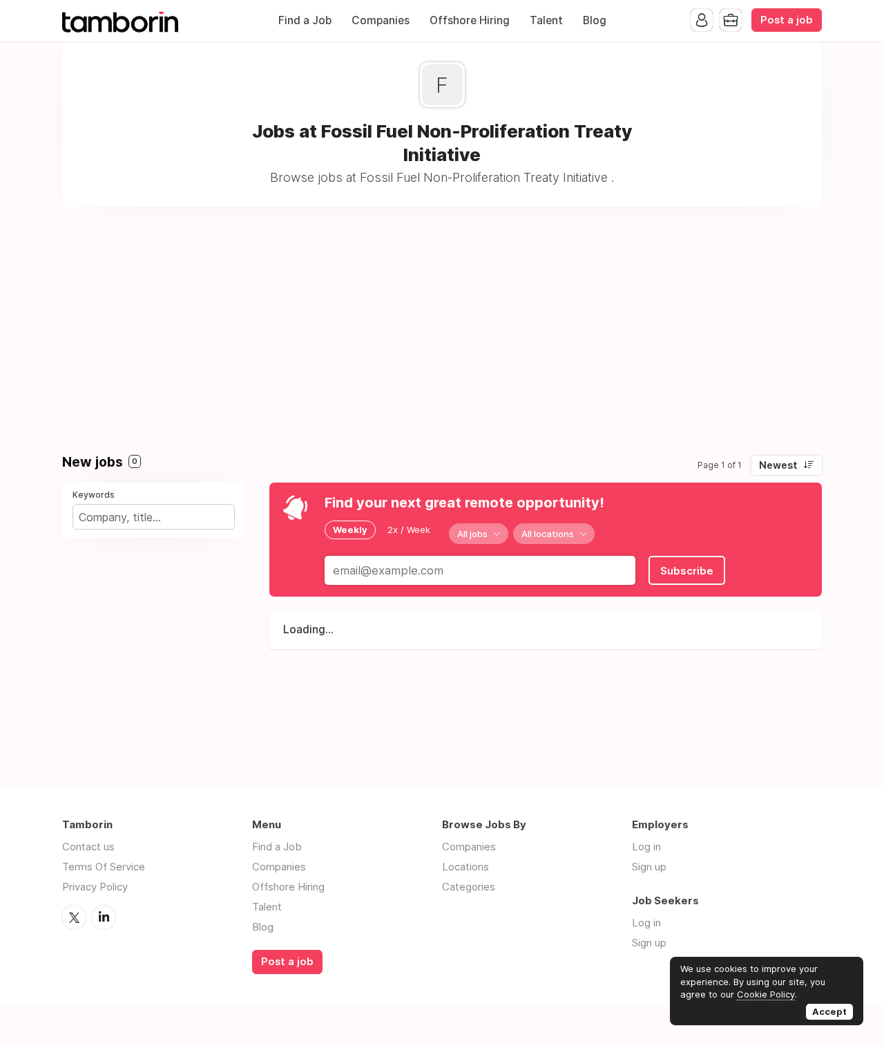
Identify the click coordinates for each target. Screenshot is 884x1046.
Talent (546, 20)
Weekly (350, 529)
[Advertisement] (442, 324)
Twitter (74, 917)
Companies (381, 20)
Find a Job (305, 20)
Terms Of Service (103, 866)
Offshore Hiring (470, 20)
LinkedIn (103, 917)
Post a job (786, 20)
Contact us (88, 846)
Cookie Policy (766, 994)
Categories (468, 886)
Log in (646, 846)
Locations (465, 866)
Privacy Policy (95, 886)
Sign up (649, 866)
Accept (829, 1011)
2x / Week (408, 529)
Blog (594, 20)
